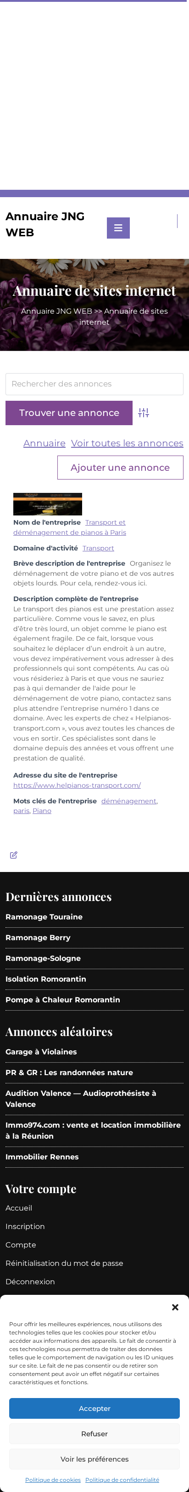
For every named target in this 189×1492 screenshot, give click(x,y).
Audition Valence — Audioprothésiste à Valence (81, 1099)
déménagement (128, 801)
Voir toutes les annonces (127, 443)
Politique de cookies (53, 1479)
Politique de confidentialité (122, 1479)
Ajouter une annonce (120, 467)
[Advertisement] (94, 95)
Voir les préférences (95, 1459)
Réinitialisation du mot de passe (64, 1263)
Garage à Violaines (41, 1051)
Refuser (94, 1433)
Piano (42, 811)
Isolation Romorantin (46, 979)
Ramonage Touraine (44, 917)
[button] (175, 1306)
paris (21, 811)
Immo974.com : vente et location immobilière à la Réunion (93, 1131)
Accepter (95, 1408)
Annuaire (44, 443)
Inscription (25, 1226)
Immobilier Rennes (42, 1157)
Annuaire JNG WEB (56, 311)
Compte (21, 1244)
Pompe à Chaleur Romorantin (63, 999)
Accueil (19, 1208)
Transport (98, 548)
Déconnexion (30, 1281)
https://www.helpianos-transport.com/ (77, 785)
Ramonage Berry (38, 937)
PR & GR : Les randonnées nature (69, 1072)
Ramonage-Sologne (43, 958)
